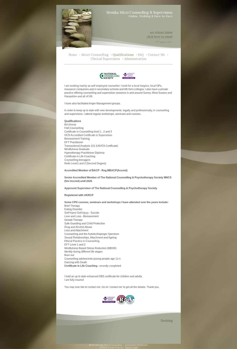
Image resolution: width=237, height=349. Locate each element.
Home (73, 55)
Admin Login (131, 347)
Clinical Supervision (105, 59)
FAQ (141, 55)
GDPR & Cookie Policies (111, 347)
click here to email (159, 36)
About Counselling (95, 55)
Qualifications (123, 55)
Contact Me (156, 55)
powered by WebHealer (136, 345)
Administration (135, 59)
